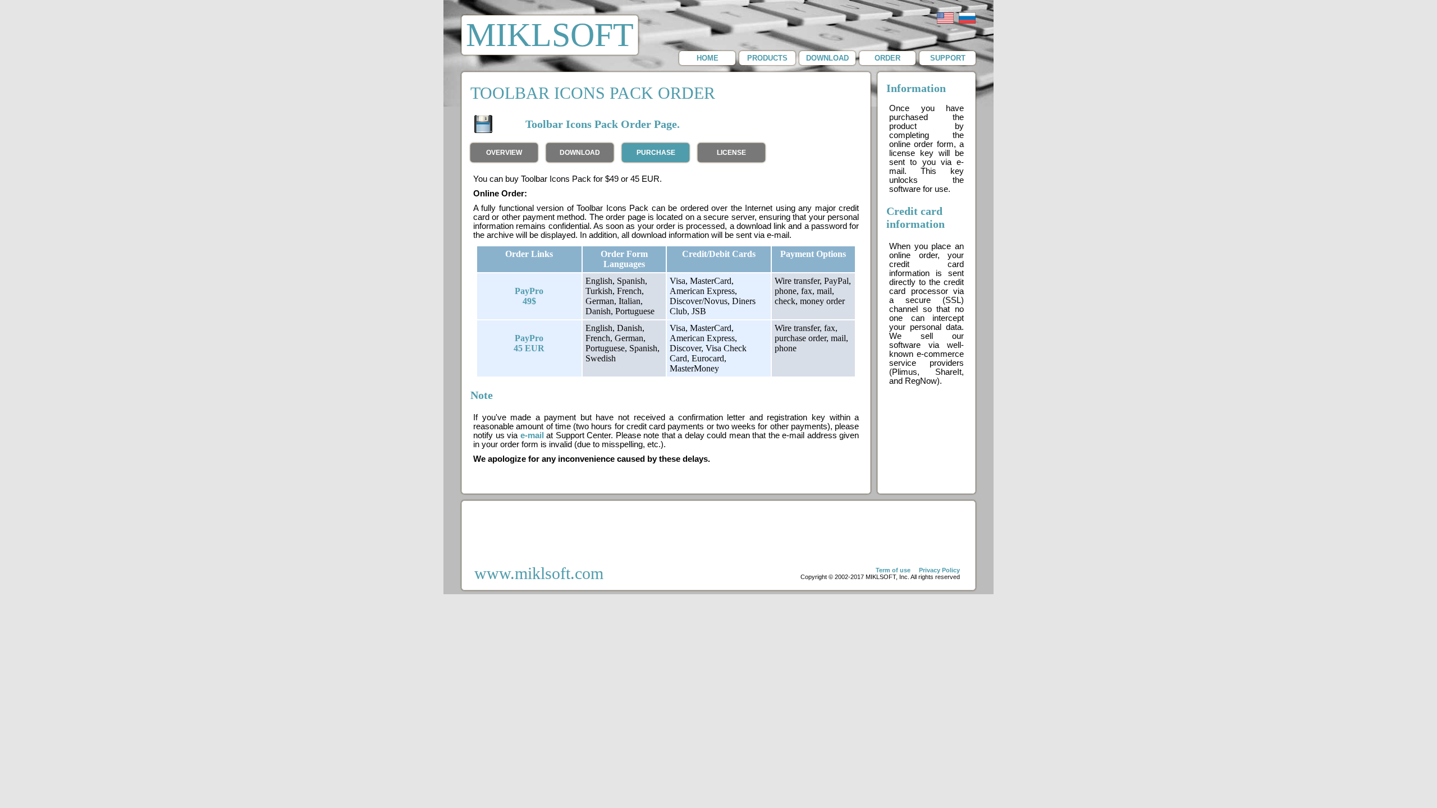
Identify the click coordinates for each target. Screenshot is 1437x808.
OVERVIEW (504, 153)
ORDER (887, 58)
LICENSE (731, 153)
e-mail (532, 435)
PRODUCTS (767, 58)
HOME (707, 58)
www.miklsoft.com (538, 573)
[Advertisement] (718, 532)
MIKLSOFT (550, 34)
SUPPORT (947, 58)
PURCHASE (656, 153)
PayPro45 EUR (529, 343)
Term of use (893, 570)
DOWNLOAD (827, 58)
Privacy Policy (939, 570)
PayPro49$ (529, 296)
